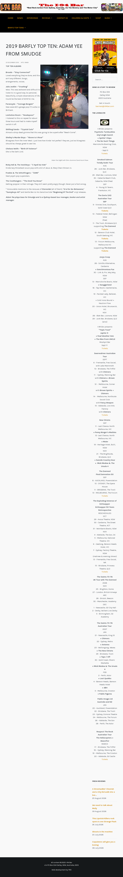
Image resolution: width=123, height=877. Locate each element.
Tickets (104, 153)
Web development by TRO (61, 870)
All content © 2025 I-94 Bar (61, 862)
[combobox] (104, 79)
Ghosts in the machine (102, 832)
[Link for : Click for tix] (104, 55)
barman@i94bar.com (105, 106)
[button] (47, 18)
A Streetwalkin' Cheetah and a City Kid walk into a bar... (103, 792)
